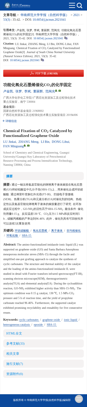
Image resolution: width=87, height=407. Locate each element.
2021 (76, 15)
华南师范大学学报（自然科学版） (44, 15)
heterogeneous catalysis (17, 324)
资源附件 (14, 374)
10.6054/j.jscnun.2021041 (49, 19)
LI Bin (45, 141)
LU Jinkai (9, 141)
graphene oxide (51, 319)
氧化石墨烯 (40, 230)
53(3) (7, 19)
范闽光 (50, 91)
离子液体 (57, 230)
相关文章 (12, 353)
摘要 (9, 176)
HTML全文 (14, 333)
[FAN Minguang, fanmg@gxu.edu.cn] (25, 145)
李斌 (27, 91)
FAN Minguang (13, 146)
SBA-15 (27, 235)
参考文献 (15, 343)
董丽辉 (38, 91)
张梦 (18, 91)
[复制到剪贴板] (65, 37)
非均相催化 (74, 230)
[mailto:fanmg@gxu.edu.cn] (59, 91)
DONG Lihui (60, 141)
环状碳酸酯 (22, 230)
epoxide (39, 324)
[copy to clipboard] (42, 59)
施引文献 (14, 363)
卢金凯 (8, 91)
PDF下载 (46, 73)
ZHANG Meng (28, 141)
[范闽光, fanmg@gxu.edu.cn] (56, 90)
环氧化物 (12, 235)
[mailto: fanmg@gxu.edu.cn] (28, 145)
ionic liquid (71, 319)
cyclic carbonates (29, 319)
